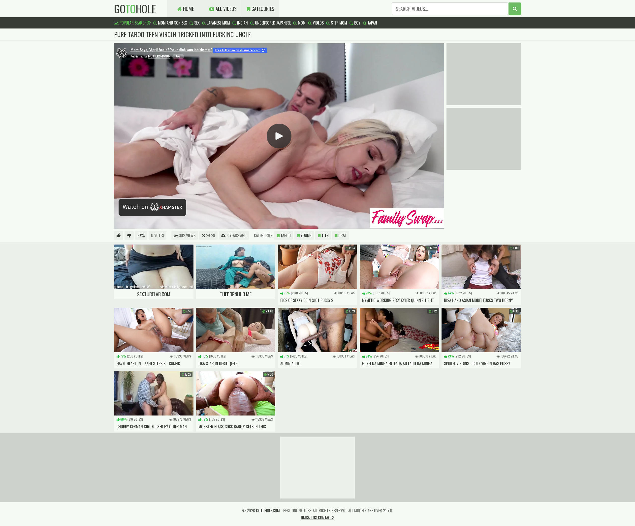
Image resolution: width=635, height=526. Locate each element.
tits (324, 235)
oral (341, 235)
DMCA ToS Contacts (317, 518)
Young (306, 235)
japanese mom (218, 23)
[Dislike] (129, 235)
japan (372, 23)
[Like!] (118, 235)
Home (188, 8)
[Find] (514, 8)
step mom (338, 23)
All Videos (225, 8)
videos (318, 23)
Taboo (285, 235)
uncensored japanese (272, 23)
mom (301, 23)
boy (356, 23)
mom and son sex (172, 23)
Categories (262, 8)
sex (196, 23)
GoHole (135, 8)
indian (242, 23)
